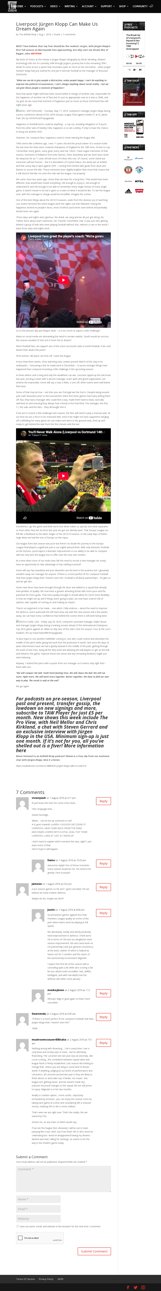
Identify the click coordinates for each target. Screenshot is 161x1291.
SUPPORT (106, 6)
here (21, 750)
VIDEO (54, 6)
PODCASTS (36, 6)
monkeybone (55, 990)
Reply (104, 801)
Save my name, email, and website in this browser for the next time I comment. (60, 1226)
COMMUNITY (140, 6)
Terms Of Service (25, 1279)
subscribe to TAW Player (43, 712)
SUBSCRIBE (16, 6)
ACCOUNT (88, 6)
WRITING (70, 6)
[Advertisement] (53, 772)
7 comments (69, 34)
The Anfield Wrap (27, 34)
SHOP (122, 6)
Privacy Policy (46, 1279)
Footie (57, 34)
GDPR (60, 1279)
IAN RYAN (36, 53)
